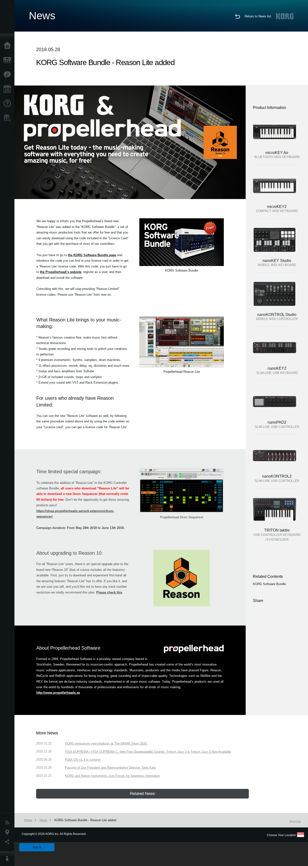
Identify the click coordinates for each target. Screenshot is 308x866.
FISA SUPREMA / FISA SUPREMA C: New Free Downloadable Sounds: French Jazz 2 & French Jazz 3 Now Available (148, 751)
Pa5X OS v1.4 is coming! (83, 759)
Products (8, 60)
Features (8, 74)
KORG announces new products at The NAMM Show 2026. (106, 743)
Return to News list (258, 16)
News (8, 822)
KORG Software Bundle (269, 584)
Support (8, 103)
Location (8, 832)
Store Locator (8, 118)
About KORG (8, 859)
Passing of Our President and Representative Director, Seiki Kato (110, 767)
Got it (37, 847)
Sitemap (295, 821)
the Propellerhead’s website (60, 272)
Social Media (8, 842)
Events (8, 89)
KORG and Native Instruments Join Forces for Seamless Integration (112, 776)
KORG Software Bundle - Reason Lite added (85, 820)
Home (8, 46)
